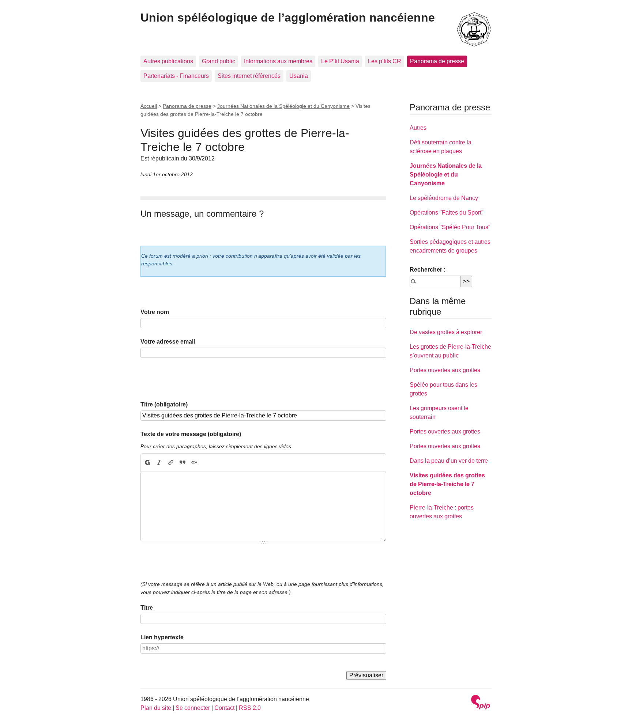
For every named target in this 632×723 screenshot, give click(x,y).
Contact (224, 708)
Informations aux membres (278, 61)
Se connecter (193, 708)
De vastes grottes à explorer (446, 332)
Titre (146, 608)
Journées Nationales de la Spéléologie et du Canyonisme (283, 106)
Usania (298, 76)
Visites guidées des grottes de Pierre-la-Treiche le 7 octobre (447, 484)
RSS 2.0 (250, 708)
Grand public (218, 61)
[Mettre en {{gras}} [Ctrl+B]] (147, 463)
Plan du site (155, 708)
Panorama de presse (437, 61)
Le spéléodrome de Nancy (444, 198)
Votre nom (154, 312)
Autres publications (168, 61)
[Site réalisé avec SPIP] (481, 703)
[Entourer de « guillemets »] (194, 463)
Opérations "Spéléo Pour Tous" (450, 227)
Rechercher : (427, 269)
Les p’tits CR (384, 61)
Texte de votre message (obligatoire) (190, 434)
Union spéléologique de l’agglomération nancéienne (287, 17)
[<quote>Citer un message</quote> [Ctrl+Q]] (182, 463)
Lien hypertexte (162, 637)
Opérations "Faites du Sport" (447, 212)
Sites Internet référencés (249, 76)
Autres (418, 128)
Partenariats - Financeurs (176, 76)
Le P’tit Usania (340, 61)
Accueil (148, 106)
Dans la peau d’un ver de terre (449, 461)
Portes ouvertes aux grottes (445, 370)
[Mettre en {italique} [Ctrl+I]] (159, 463)
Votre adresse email (167, 341)
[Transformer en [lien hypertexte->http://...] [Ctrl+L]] (171, 463)
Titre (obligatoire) (164, 404)
